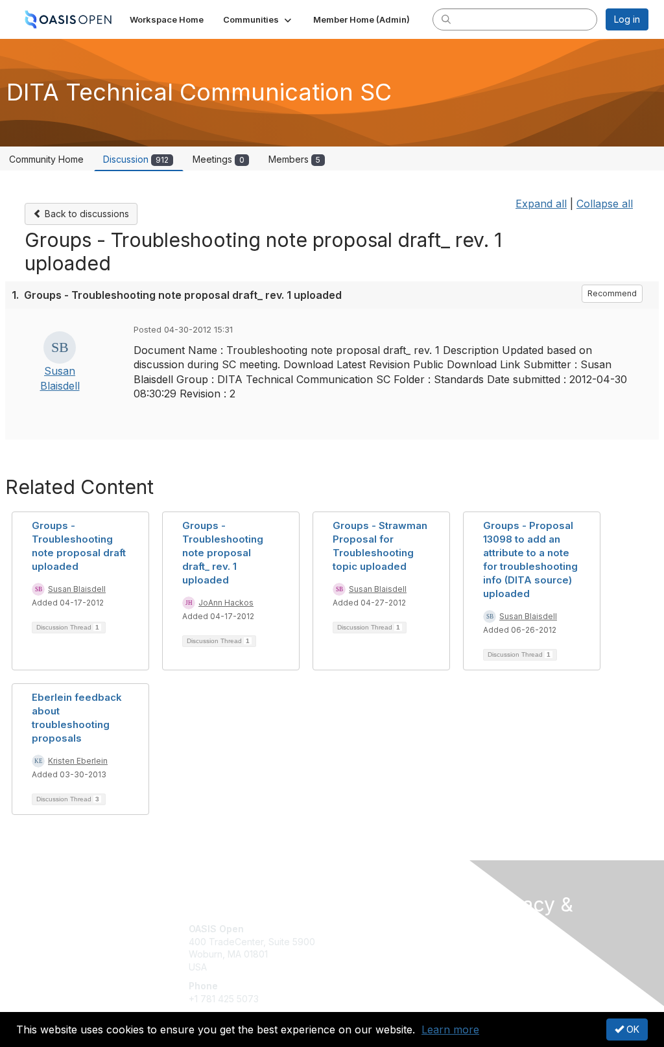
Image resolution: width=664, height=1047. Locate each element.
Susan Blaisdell (77, 589)
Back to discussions (85, 213)
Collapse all (604, 203)
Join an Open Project (382, 948)
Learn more (450, 1029)
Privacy (502, 965)
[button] (258, 19)
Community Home (46, 159)
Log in (627, 19)
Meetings (218, 159)
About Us (505, 952)
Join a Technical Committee (396, 966)
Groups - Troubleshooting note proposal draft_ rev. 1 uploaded (222, 552)
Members (294, 159)
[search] (446, 18)
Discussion (136, 159)
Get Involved (364, 928)
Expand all (541, 203)
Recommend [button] (612, 293)
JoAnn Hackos (226, 602)
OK (631, 1029)
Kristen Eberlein (78, 761)
